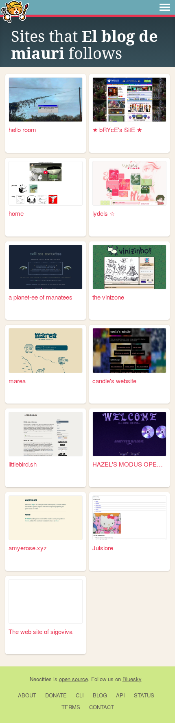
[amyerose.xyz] (46, 517)
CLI (80, 695)
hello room (22, 129)
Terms (70, 707)
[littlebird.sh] (46, 434)
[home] (46, 183)
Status (144, 695)
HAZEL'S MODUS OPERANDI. (129, 464)
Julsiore (102, 547)
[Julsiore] (129, 517)
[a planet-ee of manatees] (46, 267)
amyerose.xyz (28, 547)
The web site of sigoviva (40, 631)
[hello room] (46, 99)
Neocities (41, 679)
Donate (56, 695)
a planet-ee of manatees (40, 297)
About (27, 695)
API (120, 695)
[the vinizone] (129, 267)
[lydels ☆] (129, 183)
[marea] (46, 350)
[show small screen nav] (165, 7)
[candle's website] (129, 350)
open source (73, 679)
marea (17, 380)
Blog (100, 695)
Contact (101, 707)
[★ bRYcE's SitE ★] (129, 99)
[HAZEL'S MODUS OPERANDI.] (129, 434)
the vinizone (108, 297)
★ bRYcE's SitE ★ (117, 129)
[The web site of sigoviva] (46, 601)
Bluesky (132, 679)
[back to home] (15, 11)
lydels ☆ (103, 213)
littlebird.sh (23, 464)
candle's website (114, 380)
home (16, 213)
